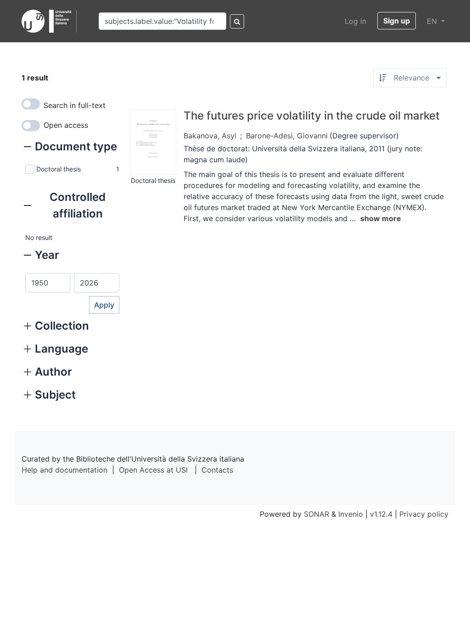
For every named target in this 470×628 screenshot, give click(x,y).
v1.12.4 (381, 514)
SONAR (316, 514)
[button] (70, 147)
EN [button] (433, 21)
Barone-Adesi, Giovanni (287, 135)
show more (380, 218)
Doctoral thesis (58, 169)
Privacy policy (423, 514)
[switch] (31, 103)
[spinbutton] (47, 282)
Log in (355, 21)
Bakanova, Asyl (210, 135)
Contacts (217, 469)
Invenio (350, 514)
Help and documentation (64, 469)
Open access (66, 125)
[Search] (237, 21)
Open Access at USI (153, 469)
